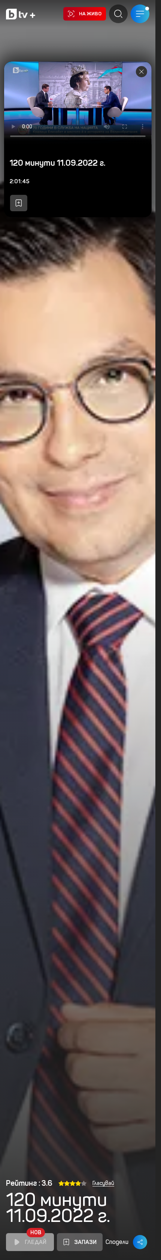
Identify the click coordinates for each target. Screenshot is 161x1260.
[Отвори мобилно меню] (140, 13)
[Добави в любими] (18, 203)
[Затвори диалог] (141, 71)
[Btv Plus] (20, 14)
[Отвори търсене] (118, 13)
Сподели (117, 1241)
